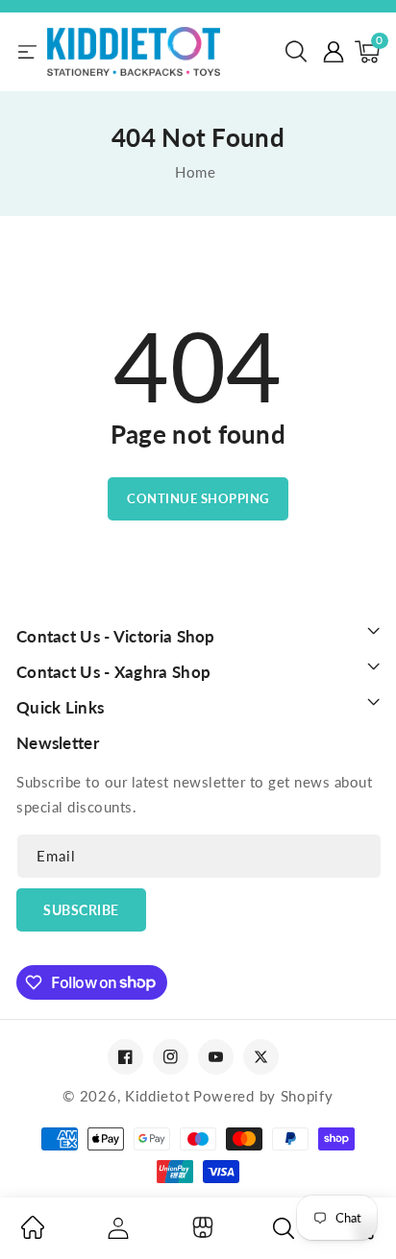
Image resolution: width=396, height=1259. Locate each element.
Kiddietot (157, 1095)
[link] (32, 1233)
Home (195, 172)
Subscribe (81, 910)
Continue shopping (198, 498)
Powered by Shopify (263, 1095)
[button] (296, 52)
